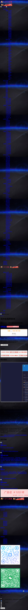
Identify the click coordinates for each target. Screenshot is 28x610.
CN (6, 435)
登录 (4, 310)
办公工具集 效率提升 (23, 352)
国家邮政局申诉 (8, 478)
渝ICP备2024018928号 (18, 591)
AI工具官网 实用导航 (5, 355)
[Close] (1, 598)
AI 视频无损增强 (11, 451)
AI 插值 (2, 451)
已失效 (3, 600)
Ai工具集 (10, 591)
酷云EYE (12, 436)
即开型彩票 (8, 488)
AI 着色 (5, 451)
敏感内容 (4, 605)
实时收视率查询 (11, 435)
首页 (2, 312)
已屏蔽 (3, 603)
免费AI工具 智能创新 (14, 352)
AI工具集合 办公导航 (23, 355)
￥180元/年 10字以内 (5, 352)
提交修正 (4, 606)
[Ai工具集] (9, 267)
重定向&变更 (5, 602)
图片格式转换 (11, 465)
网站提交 (7, 507)
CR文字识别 (5, 465)
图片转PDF (16, 465)
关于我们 (15, 507)
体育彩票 (4, 488)
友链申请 (3, 507)
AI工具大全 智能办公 (14, 355)
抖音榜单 (17, 435)
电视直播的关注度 (6, 436)
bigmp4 (16, 451)
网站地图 (11, 507)
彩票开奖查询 (14, 488)
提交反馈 (2, 608)
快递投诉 (14, 478)
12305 (2, 478)
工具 (4, 312)
